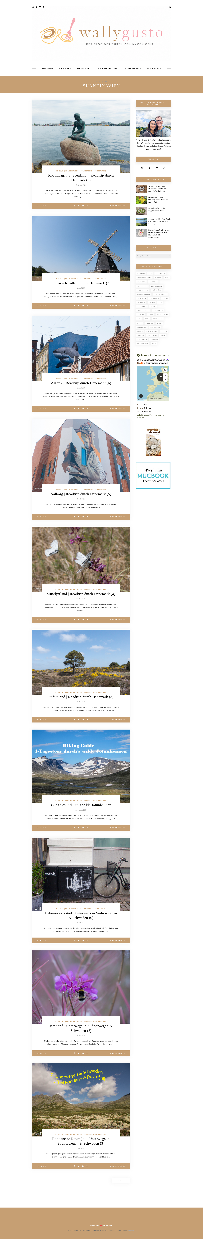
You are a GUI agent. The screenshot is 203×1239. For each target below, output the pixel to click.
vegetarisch (142, 339)
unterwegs (152, 335)
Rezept (139, 323)
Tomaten (140, 335)
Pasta (139, 319)
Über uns (64, 68)
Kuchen (152, 302)
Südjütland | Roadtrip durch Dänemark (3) (81, 697)
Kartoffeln (154, 298)
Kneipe (165, 298)
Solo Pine (130, 1230)
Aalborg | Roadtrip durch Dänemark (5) (81, 494)
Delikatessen (142, 286)
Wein (154, 343)
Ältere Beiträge (121, 1180)
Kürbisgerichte (143, 311)
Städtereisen (86, 171)
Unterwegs (153, 68)
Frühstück (156, 290)
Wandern (154, 339)
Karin (43, 206)
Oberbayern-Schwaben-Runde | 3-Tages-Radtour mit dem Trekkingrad (159, 221)
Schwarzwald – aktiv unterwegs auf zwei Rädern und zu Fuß (158, 199)
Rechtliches (84, 68)
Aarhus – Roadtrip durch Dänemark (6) (81, 383)
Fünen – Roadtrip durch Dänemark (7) (80, 283)
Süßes (164, 331)
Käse (160, 302)
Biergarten (160, 274)
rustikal (149, 323)
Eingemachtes (142, 290)
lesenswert (158, 311)
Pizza (147, 319)
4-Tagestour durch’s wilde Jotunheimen (81, 805)
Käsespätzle (142, 306)
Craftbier (153, 282)
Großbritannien (143, 294)
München (140, 315)
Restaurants (132, 68)
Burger (158, 278)
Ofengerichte (162, 315)
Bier (150, 274)
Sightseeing (155, 327)
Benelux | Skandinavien (67, 171)
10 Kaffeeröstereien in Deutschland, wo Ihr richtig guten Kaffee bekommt (158, 188)
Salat (159, 323)
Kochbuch (141, 302)
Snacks (140, 331)
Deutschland (156, 286)
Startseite (48, 68)
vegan (162, 335)
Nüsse (150, 315)
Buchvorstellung (144, 278)
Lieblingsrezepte (107, 68)
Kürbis (153, 306)
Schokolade (142, 327)
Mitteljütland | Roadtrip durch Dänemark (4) (81, 594)
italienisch (141, 298)
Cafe (167, 278)
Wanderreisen (99, 589)
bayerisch (141, 274)
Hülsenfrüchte (160, 294)
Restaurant (157, 319)
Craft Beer (141, 282)
